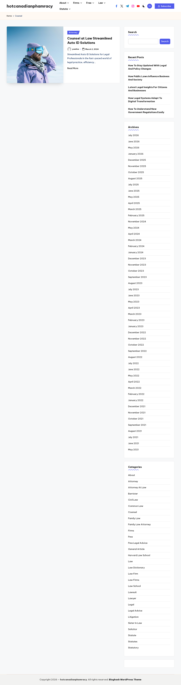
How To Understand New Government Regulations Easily (146, 110)
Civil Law (133, 499)
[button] (164, 6)
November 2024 (137, 221)
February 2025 (136, 215)
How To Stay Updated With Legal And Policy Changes (147, 67)
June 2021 (133, 443)
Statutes (132, 641)
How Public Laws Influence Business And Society (148, 78)
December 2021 (136, 406)
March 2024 (134, 240)
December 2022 (137, 332)
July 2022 (133, 363)
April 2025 (134, 203)
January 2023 (135, 326)
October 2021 (135, 418)
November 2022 (137, 338)
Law (130, 561)
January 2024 (135, 252)
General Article (136, 549)
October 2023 (136, 270)
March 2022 (134, 387)
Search (132, 32)
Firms (131, 530)
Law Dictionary (136, 567)
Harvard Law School (139, 555)
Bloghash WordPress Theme (125, 679)
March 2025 (134, 209)
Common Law (135, 506)
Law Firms (133, 579)
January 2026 (135, 153)
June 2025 (134, 190)
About (131, 475)
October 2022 (136, 344)
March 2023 (134, 314)
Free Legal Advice (137, 543)
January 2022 (135, 400)
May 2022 (133, 375)
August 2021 (135, 431)
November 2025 (137, 166)
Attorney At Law (137, 487)
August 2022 (135, 357)
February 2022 (136, 394)
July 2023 (133, 289)
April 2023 (134, 307)
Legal (131, 604)
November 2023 (137, 264)
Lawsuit (132, 592)
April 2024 (134, 233)
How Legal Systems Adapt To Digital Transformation (145, 100)
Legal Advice (135, 610)
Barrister (133, 493)
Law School (134, 586)
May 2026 (133, 147)
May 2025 (133, 196)
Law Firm (133, 573)
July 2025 (133, 184)
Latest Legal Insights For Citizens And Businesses (147, 89)
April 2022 (134, 381)
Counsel (132, 512)
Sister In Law (135, 623)
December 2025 (137, 159)
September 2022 (137, 351)
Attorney (73, 33)
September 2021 (137, 424)
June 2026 (134, 141)
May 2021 (133, 449)
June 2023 (134, 295)
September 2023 (137, 277)
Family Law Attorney (139, 524)
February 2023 (136, 320)
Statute (132, 635)
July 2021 (133, 437)
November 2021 (136, 412)
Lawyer (132, 598)
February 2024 (136, 246)
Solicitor (132, 629)
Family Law (134, 518)
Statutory (133, 647)
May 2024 (133, 227)
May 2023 (133, 301)
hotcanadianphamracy (30, 6)
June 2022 (134, 369)
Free (130, 536)
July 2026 (133, 135)
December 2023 (137, 258)
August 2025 (135, 178)
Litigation (133, 616)
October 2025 (136, 172)
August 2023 (135, 283)
